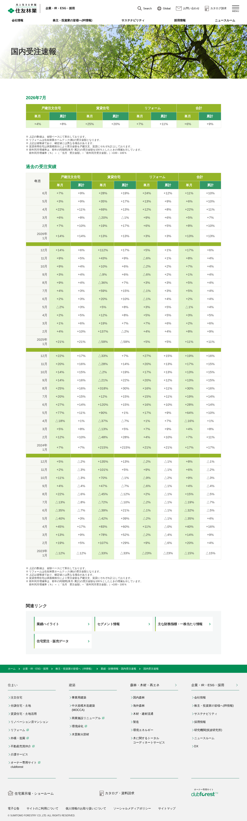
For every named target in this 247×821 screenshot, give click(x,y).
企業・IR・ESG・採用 (60, 8)
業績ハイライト (48, 624)
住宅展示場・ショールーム (34, 793)
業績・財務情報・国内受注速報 (118, 668)
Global (167, 8)
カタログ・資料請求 (119, 793)
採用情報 (180, 20)
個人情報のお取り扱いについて (86, 808)
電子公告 (13, 808)
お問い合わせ (191, 8)
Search (147, 8)
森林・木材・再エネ (144, 685)
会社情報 (17, 20)
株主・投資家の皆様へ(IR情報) (72, 20)
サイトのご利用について (42, 808)
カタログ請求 (218, 8)
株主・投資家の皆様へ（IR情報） (74, 668)
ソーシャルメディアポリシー (132, 808)
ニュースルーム (225, 20)
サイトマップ (167, 808)
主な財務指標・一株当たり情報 (180, 624)
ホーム (12, 668)
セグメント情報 (108, 624)
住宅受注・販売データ (53, 641)
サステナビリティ (133, 20)
